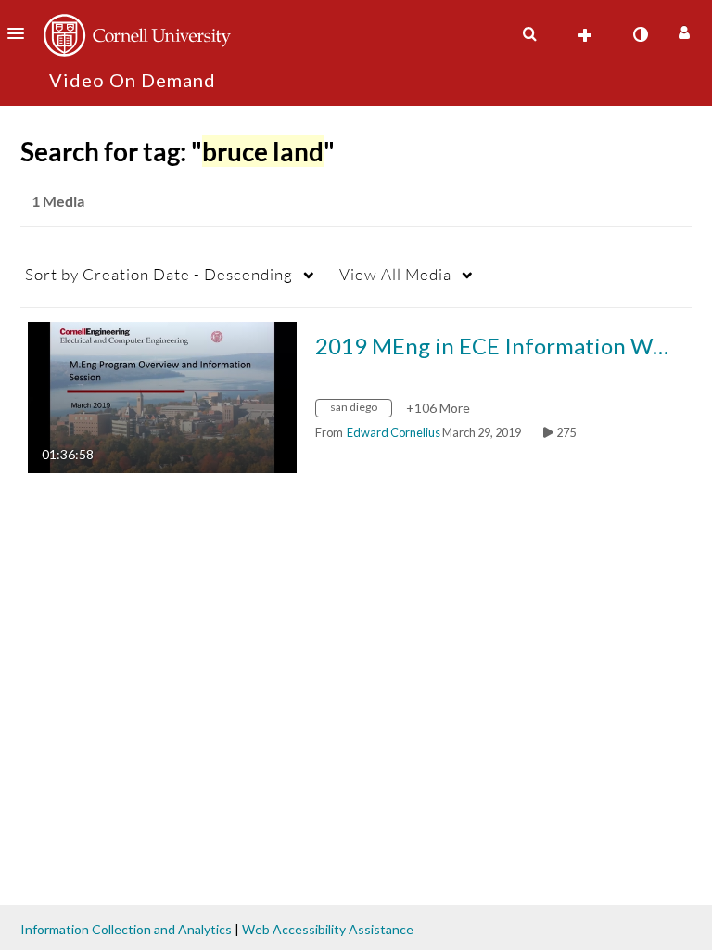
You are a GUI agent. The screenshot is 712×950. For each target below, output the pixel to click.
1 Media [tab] (58, 201)
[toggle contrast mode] (640, 34)
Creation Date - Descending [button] (159, 274)
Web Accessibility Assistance (327, 929)
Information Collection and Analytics (126, 929)
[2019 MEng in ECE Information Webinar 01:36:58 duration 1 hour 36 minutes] (162, 396)
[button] (21, 33)
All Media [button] (395, 274)
